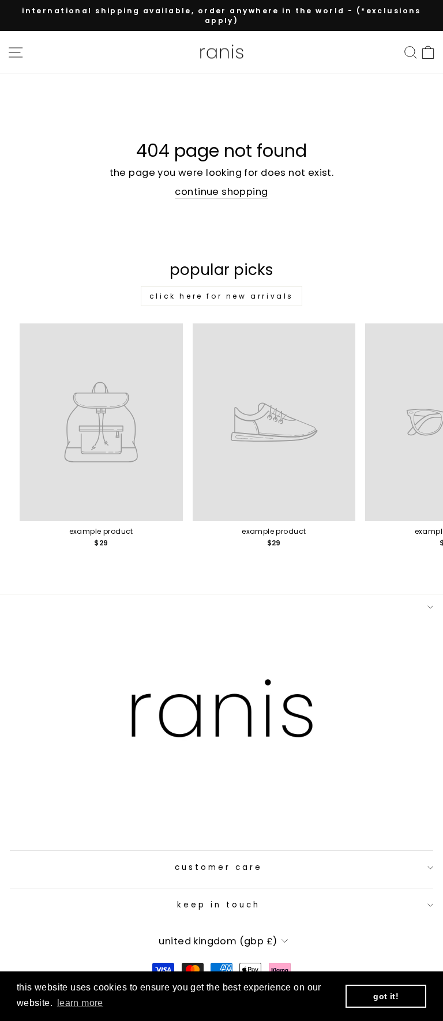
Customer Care (218, 867)
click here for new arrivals (221, 296)
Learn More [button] (80, 1003)
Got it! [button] (386, 996)
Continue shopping (221, 191)
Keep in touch (218, 904)
